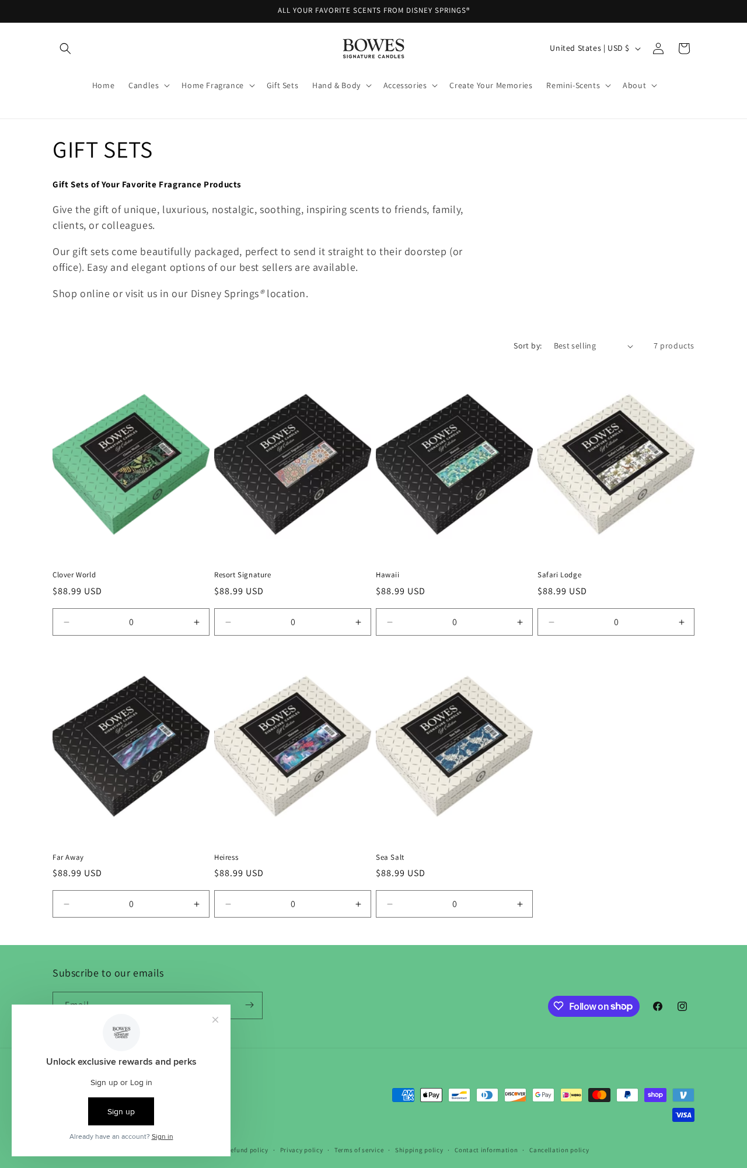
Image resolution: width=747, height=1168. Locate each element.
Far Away (68, 857)
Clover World (74, 575)
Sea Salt (390, 857)
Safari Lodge (559, 575)
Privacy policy (301, 1150)
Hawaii (388, 575)
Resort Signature (242, 575)
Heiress (226, 857)
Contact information (486, 1150)
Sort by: (528, 345)
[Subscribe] (249, 1005)
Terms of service (358, 1150)
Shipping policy (419, 1150)
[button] (65, 48)
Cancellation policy (559, 1150)
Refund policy (247, 1150)
